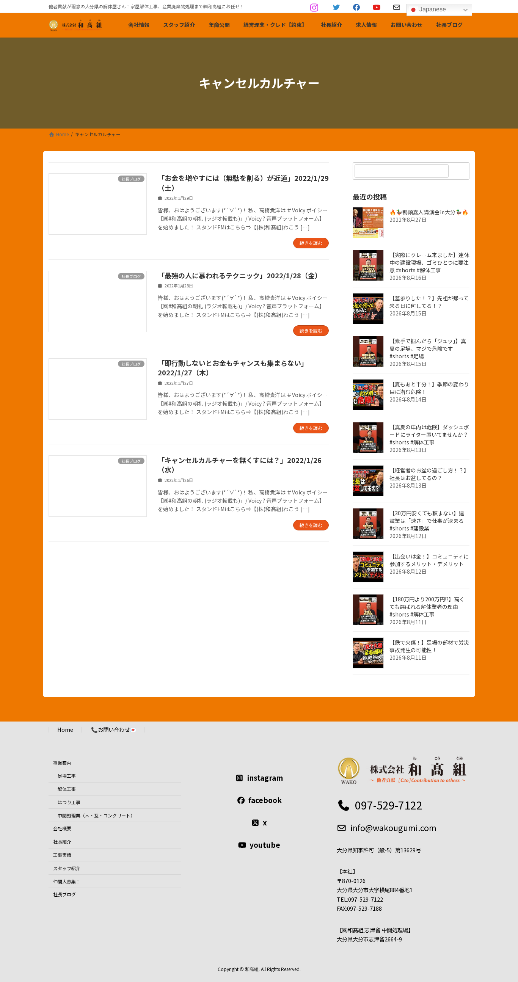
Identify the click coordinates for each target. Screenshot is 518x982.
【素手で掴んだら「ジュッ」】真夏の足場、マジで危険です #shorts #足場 (427, 348)
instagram (265, 777)
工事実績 (62, 855)
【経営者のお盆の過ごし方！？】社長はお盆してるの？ (429, 474)
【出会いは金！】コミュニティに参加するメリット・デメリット (429, 560)
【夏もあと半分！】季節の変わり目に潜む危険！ (429, 387)
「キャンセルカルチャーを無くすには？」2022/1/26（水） (240, 464)
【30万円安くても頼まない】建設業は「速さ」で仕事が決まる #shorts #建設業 (426, 520)
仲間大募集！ (66, 881)
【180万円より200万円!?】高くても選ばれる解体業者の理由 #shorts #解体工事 (427, 606)
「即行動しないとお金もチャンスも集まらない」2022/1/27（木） (233, 367)
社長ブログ (64, 894)
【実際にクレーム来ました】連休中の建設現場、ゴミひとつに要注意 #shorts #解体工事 (429, 262)
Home (65, 729)
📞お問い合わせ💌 (114, 729)
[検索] (460, 171)
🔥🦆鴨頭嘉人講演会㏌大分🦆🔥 (428, 212)
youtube (265, 844)
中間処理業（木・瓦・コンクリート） (96, 815)
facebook (265, 800)
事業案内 (62, 762)
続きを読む (311, 243)
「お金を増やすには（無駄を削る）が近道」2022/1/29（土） (243, 182)
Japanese (432, 9)
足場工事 (67, 775)
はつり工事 (69, 802)
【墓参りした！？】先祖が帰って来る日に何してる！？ (429, 301)
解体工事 (67, 789)
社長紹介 (62, 841)
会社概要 (62, 828)
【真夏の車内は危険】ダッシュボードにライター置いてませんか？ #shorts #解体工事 (429, 434)
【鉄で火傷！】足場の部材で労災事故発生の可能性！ (429, 646)
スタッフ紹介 (66, 868)
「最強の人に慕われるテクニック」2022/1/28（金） (240, 275)
